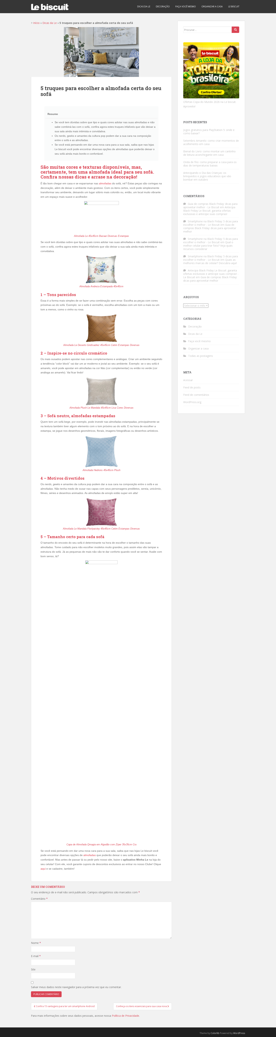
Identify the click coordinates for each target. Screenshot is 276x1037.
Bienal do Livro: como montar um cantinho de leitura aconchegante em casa (209, 153)
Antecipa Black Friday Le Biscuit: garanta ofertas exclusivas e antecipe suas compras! (209, 210)
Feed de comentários (196, 395)
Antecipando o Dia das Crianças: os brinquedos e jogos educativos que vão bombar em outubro (207, 176)
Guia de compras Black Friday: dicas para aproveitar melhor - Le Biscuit (210, 205)
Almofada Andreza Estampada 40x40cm (101, 286)
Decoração (163, 6)
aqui (43, 868)
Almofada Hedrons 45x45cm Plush (101, 470)
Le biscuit (233, 6)
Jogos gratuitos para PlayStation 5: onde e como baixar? (209, 131)
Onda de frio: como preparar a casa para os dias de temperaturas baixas (210, 163)
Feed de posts (192, 387)
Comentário (39, 898)
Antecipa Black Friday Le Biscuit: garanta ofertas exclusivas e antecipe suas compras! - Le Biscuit (210, 274)
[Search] (235, 30)
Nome (36, 943)
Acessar (188, 380)
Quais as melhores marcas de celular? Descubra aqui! (210, 261)
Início (36, 23)
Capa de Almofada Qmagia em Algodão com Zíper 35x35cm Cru (101, 844)
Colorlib (215, 1033)
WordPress (239, 1033)
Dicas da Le (143, 6)
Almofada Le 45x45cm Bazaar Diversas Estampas (101, 236)
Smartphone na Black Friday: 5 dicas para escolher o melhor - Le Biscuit (210, 223)
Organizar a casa (212, 6)
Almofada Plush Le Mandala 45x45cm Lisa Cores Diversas (101, 407)
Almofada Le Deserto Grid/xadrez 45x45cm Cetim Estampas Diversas (101, 345)
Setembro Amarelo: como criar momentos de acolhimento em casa (211, 142)
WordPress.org (192, 402)
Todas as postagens (200, 356)
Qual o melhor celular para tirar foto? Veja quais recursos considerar (208, 245)
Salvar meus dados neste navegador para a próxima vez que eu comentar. (76, 987)
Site (33, 969)
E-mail (36, 956)
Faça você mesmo (185, 6)
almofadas (105, 183)
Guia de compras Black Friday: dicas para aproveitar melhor (209, 228)
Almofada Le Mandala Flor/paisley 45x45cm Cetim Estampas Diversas (101, 528)
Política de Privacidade (125, 1015)
